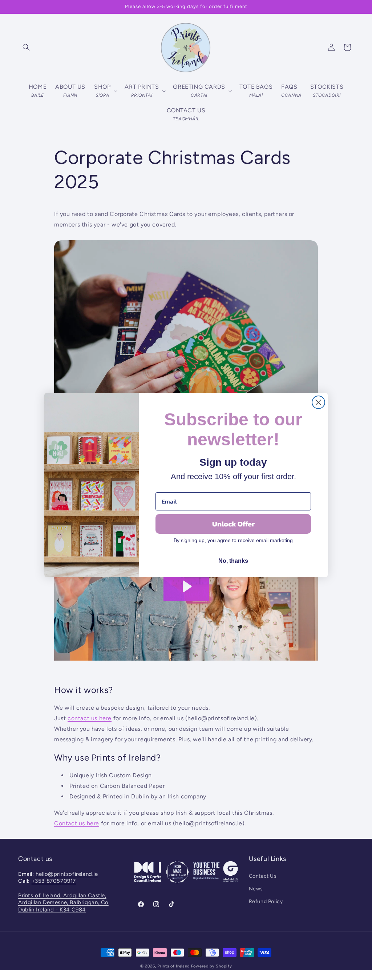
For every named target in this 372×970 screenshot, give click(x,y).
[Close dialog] (318, 402)
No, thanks (233, 561)
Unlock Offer (233, 523)
